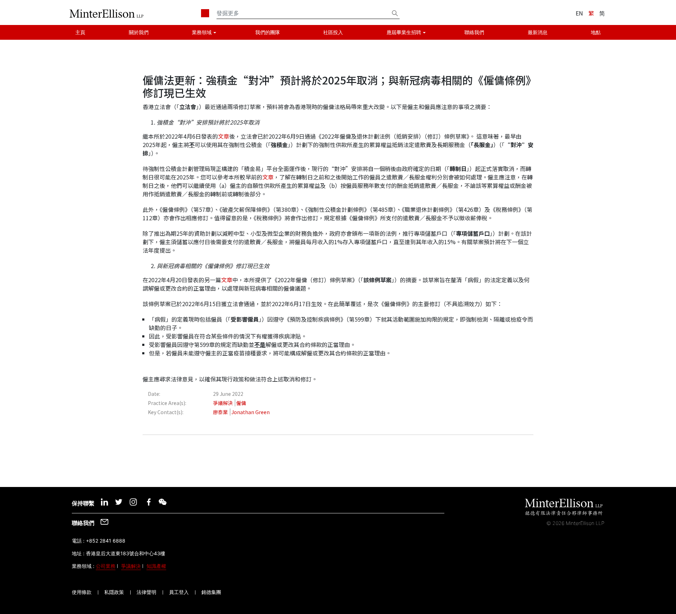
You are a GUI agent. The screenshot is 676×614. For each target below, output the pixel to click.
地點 (596, 32)
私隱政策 (114, 592)
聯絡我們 (474, 32)
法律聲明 (146, 592)
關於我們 (139, 32)
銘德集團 (211, 592)
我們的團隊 (267, 32)
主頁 (80, 32)
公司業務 (105, 566)
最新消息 (537, 32)
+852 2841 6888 (105, 541)
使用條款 (82, 592)
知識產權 (156, 566)
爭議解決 (131, 566)
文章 (223, 136)
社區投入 (333, 32)
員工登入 (179, 592)
